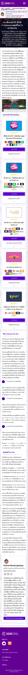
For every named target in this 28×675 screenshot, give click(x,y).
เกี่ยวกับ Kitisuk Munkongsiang (14, 618)
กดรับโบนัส (14, 149)
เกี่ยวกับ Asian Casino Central (10, 652)
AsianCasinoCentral (13, 671)
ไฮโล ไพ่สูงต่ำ (5, 660)
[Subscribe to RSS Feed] (10, 643)
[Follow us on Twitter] (4, 643)
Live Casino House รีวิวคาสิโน (14, 243)
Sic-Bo (9, 93)
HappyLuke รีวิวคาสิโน (14, 198)
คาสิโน (2, 8)
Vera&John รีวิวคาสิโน (14, 153)
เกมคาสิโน (7, 8)
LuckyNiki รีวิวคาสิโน (14, 282)
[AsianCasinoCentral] (10, 5)
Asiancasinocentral (9, 571)
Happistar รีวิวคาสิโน (14, 324)
